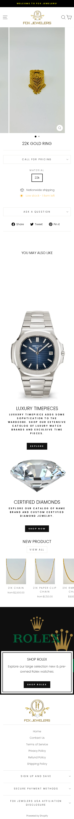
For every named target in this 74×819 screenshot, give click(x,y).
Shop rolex (37, 684)
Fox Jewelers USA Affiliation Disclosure (36, 803)
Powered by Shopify (37, 815)
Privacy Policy (37, 751)
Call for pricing (37, 159)
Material (37, 170)
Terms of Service (37, 744)
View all (37, 549)
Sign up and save (36, 776)
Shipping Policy (37, 764)
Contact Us (37, 738)
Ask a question (37, 211)
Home (37, 731)
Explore (37, 446)
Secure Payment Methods (36, 788)
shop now (37, 528)
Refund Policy (37, 757)
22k (37, 178)
